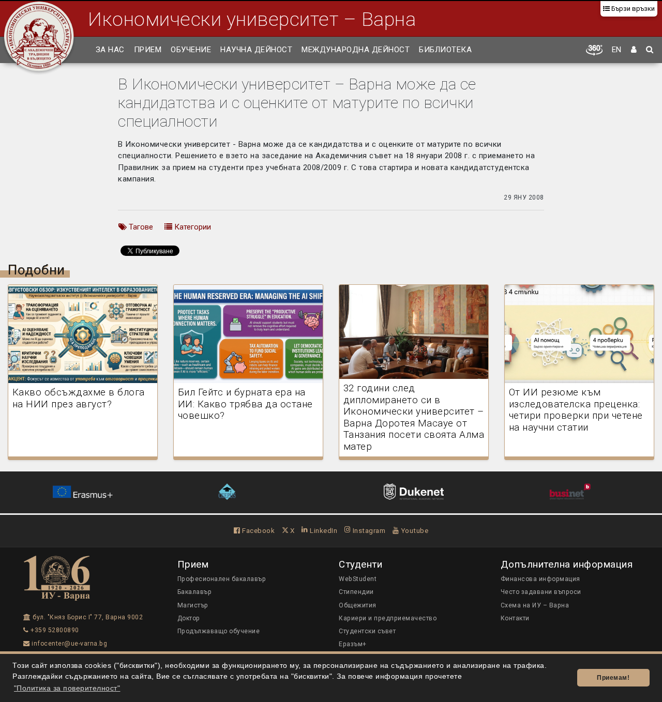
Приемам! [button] (613, 677)
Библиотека (445, 49)
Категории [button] (191, 227)
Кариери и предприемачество (388, 618)
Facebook (257, 530)
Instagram (368, 530)
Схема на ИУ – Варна (535, 605)
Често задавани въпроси (541, 592)
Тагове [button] (140, 227)
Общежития (358, 605)
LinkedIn (322, 530)
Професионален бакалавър (221, 579)
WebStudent (358, 579)
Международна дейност (356, 49)
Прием (148, 49)
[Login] (634, 50)
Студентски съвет (367, 631)
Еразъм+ (353, 644)
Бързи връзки (632, 8)
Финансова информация (540, 579)
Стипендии (356, 592)
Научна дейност (256, 49)
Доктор (188, 618)
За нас (110, 49)
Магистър (192, 605)
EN (617, 49)
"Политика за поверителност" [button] (67, 688)
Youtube (413, 530)
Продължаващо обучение (218, 631)
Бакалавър (194, 592)
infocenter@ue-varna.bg (68, 643)
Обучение (191, 49)
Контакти (515, 618)
